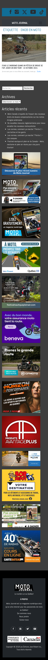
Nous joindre (24, 616)
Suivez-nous (24, 619)
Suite (39, 71)
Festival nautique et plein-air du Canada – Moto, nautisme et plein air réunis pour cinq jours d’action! (25, 144)
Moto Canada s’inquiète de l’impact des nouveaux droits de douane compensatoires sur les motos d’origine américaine (26, 117)
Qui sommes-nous (24, 613)
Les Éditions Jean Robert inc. (30, 647)
